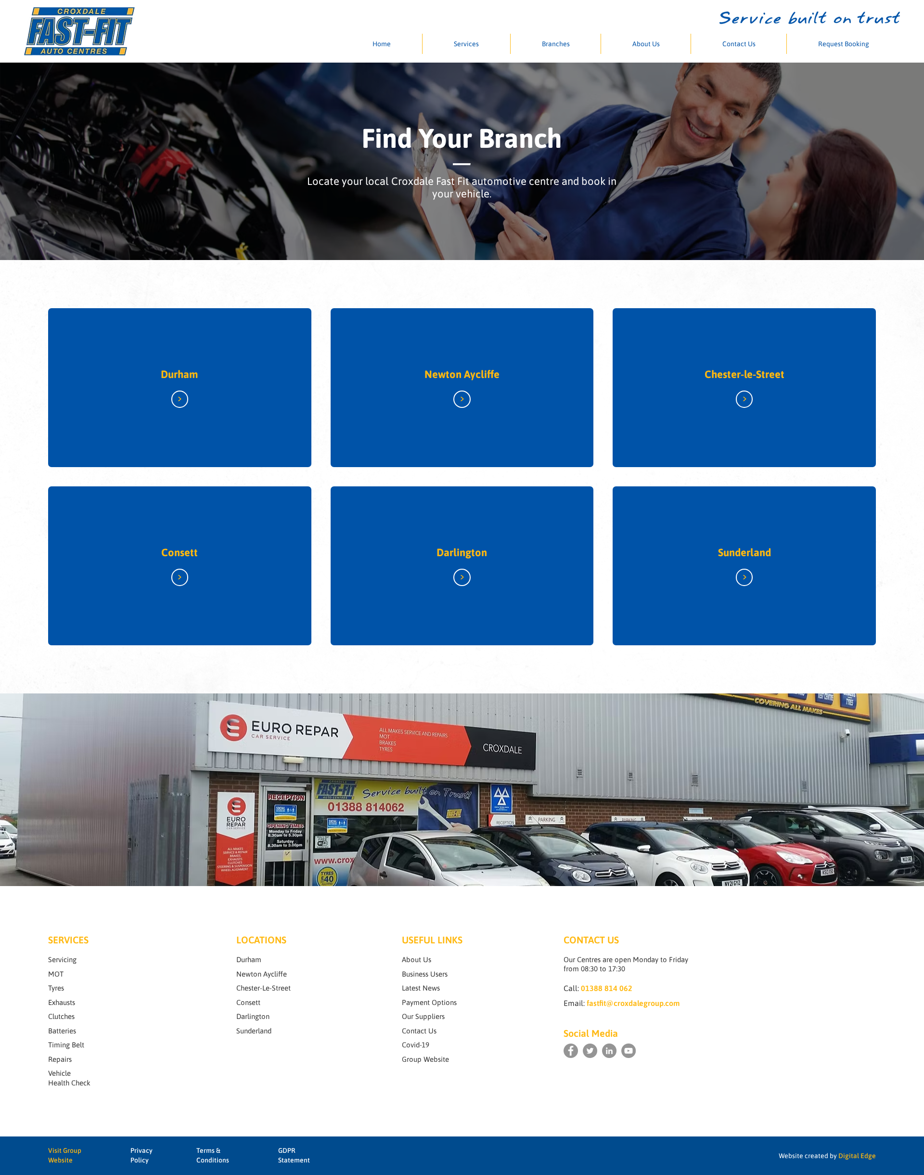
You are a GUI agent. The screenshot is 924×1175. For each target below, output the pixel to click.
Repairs (60, 1059)
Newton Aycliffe (462, 374)
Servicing (62, 959)
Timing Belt (66, 1045)
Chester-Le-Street (263, 988)
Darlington (461, 552)
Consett (179, 552)
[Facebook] (571, 1051)
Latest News (421, 988)
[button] (466, 44)
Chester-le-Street (744, 374)
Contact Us (419, 1031)
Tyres (56, 988)
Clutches (61, 1016)
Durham (179, 374)
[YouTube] (628, 1051)
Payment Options (429, 1002)
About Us (416, 959)
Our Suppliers (423, 1016)
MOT (56, 974)
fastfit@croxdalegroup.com (633, 1003)
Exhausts (61, 1002)
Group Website (425, 1059)
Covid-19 (415, 1045)
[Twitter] (590, 1051)
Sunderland (744, 552)
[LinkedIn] (609, 1051)
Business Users (425, 974)
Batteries (62, 1031)
